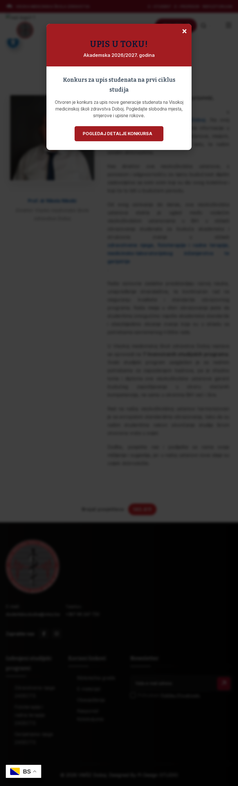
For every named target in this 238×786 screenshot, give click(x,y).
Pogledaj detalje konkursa (117, 133)
